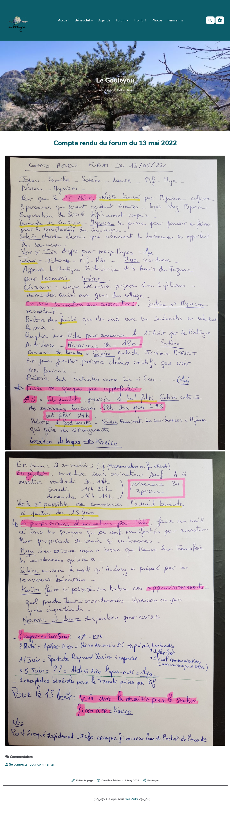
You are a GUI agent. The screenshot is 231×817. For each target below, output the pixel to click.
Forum (121, 20)
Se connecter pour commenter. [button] (31, 764)
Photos (157, 20)
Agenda (104, 20)
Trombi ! (140, 20)
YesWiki (131, 799)
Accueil (63, 20)
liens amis (175, 20)
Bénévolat (82, 20)
